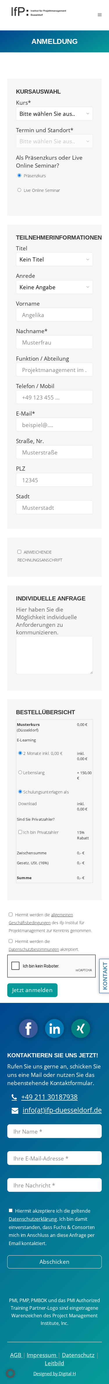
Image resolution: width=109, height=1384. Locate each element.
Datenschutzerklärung (33, 1219)
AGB (16, 1355)
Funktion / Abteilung (42, 358)
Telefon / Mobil (35, 386)
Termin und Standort (44, 130)
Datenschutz (78, 1355)
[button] (10, 1373)
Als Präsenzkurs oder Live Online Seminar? (49, 161)
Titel (21, 248)
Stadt (23, 496)
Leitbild (54, 1363)
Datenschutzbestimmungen (34, 949)
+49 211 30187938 (49, 1096)
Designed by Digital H (54, 1373)
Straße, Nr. (30, 441)
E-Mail (25, 413)
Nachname (31, 331)
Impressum (42, 1355)
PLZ (20, 468)
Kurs (23, 102)
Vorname (28, 303)
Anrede (25, 276)
